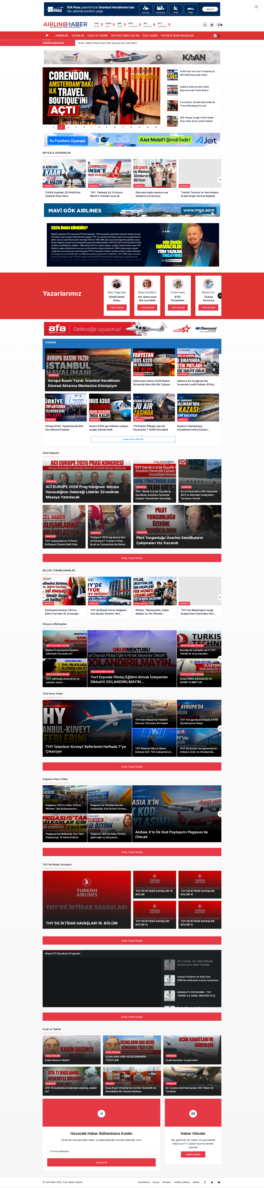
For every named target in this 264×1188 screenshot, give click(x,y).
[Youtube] (218, 1182)
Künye (156, 1182)
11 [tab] (123, 127)
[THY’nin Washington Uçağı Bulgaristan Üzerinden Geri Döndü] (154, 597)
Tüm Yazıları (116, 307)
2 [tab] (53, 127)
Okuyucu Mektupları (102, 672)
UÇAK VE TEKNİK (97, 35)
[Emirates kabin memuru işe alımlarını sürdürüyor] (109, 179)
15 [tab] (156, 127)
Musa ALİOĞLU (147, 292)
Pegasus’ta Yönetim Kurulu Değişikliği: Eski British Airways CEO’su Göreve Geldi (108, 809)
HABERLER (62, 35)
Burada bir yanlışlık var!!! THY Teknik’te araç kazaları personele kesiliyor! (198, 654)
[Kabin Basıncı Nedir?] (72, 1049)
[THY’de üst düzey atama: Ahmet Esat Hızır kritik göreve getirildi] (200, 179)
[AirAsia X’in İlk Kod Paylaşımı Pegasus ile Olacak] (176, 813)
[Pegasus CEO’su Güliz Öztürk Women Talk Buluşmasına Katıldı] (65, 799)
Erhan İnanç (178, 292)
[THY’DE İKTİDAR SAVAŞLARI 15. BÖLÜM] (154, 885)
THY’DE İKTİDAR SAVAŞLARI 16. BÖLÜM (81, 923)
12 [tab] (131, 127)
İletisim (196, 1182)
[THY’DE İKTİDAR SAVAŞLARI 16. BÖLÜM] (87, 900)
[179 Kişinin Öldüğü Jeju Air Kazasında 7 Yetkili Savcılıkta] (154, 413)
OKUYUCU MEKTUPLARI (125, 35)
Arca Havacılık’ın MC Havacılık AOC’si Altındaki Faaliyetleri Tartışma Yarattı (199, 495)
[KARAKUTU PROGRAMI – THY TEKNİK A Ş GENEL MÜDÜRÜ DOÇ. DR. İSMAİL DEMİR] (191, 995)
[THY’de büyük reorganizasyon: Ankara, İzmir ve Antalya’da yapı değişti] (199, 742)
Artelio (86, 1182)
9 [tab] (106, 127)
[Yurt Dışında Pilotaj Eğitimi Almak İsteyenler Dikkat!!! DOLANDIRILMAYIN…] (132, 658)
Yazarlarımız (144, 1182)
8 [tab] (99, 127)
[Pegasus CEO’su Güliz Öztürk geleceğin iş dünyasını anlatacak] (109, 828)
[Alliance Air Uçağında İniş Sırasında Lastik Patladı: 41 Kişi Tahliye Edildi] (198, 369)
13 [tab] (139, 127)
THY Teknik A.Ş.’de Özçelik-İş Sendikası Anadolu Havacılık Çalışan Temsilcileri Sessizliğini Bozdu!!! (154, 497)
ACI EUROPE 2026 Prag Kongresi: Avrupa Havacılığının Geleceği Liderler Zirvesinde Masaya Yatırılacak (82, 492)
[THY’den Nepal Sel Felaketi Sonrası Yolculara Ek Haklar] (154, 714)
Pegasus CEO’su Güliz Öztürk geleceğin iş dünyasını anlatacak (108, 837)
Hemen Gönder (193, 1154)
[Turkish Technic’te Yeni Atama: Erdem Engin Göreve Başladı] (154, 179)
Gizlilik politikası (182, 1182)
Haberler (48, 186)
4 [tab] (68, 127)
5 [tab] (76, 127)
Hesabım (166, 1182)
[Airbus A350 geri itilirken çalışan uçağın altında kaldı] (110, 413)
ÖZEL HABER (150, 35)
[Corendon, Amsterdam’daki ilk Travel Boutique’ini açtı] (193, 105)
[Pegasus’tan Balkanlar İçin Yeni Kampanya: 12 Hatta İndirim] (65, 828)
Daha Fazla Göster (133, 439)
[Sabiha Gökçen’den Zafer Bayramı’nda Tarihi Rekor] (193, 90)
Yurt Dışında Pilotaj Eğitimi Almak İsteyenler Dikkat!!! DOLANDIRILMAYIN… (129, 679)
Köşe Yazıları (53, 1056)
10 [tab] (115, 127)
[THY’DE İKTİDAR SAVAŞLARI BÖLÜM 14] (199, 885)
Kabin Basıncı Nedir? (57, 1060)
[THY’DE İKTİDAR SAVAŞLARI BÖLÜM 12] (199, 915)
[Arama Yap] (205, 24)
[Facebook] (204, 1182)
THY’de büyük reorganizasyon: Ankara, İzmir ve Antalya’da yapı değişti (198, 752)
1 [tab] (46, 127)
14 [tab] (148, 127)
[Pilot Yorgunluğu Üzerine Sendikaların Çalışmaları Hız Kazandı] (177, 526)
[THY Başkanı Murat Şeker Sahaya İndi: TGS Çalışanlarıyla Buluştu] (154, 742)
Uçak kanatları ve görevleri (182, 1060)
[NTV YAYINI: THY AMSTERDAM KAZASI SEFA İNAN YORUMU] (191, 965)
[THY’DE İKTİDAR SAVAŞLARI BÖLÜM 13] (154, 915)
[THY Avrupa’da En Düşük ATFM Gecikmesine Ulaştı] (199, 714)
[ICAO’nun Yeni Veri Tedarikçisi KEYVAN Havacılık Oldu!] (193, 75)
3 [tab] (61, 127)
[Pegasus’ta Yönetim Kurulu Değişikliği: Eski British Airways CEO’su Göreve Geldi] (109, 799)
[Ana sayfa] (47, 35)
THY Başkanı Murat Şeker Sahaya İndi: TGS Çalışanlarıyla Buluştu (153, 752)
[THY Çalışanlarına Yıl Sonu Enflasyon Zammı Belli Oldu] (64, 526)
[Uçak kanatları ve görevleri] (192, 1049)
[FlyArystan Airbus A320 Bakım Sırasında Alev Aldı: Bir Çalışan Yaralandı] (154, 369)
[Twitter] (211, 1182)
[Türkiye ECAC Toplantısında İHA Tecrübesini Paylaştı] (66, 413)
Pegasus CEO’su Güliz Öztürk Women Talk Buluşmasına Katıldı (63, 809)
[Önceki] (68, 43)
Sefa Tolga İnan (117, 292)
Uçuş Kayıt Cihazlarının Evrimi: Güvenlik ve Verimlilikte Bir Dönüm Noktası (130, 1090)
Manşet (110, 1083)
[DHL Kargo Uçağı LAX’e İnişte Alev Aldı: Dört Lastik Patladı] (193, 121)
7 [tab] (91, 127)
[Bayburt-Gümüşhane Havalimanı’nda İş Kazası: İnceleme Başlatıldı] (198, 413)
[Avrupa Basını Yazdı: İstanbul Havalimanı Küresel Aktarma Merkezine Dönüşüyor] (88, 369)
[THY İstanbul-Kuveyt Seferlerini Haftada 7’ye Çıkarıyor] (87, 728)
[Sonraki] (73, 43)
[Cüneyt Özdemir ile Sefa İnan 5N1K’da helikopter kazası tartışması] (191, 980)
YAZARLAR (77, 35)
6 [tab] (84, 127)
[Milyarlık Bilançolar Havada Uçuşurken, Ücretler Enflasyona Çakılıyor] (200, 597)
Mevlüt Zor (208, 292)
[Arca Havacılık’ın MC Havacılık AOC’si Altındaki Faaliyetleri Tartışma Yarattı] (199, 481)
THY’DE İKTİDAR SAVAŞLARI (177, 35)
